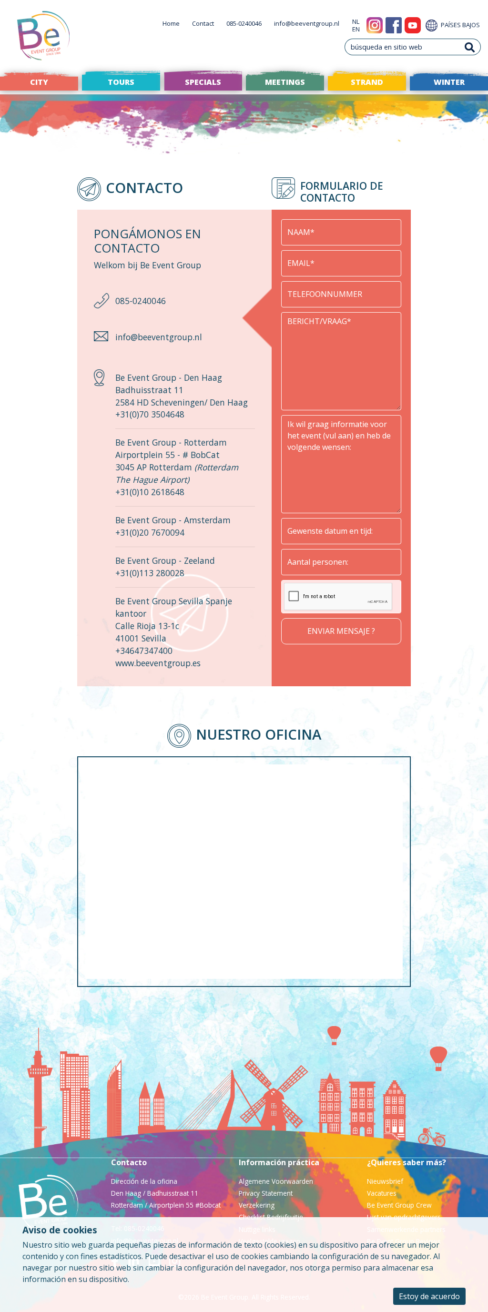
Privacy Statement (266, 1193)
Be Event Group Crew (399, 1205)
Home (171, 23)
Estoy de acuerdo (429, 1296)
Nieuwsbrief (385, 1181)
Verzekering (256, 1205)
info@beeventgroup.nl (306, 23)
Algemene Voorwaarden (276, 1181)
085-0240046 (244, 23)
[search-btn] (470, 47)
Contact (203, 23)
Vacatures (381, 1193)
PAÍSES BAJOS (459, 24)
